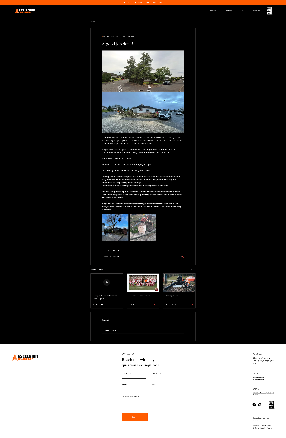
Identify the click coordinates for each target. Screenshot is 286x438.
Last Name (156, 373)
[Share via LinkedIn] (114, 250)
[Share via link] (119, 250)
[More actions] (183, 36)
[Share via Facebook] (103, 250)
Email (124, 384)
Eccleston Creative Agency (262, 428)
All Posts (93, 21)
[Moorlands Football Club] (143, 283)
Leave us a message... (131, 396)
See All (193, 269)
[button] (228, 10)
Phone (154, 384)
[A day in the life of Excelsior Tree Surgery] (107, 283)
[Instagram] (259, 404)
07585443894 (157, 2)
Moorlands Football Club (140, 295)
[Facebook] (254, 404)
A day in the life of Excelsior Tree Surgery (105, 297)
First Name (126, 373)
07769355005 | (144, 2)
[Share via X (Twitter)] (108, 250)
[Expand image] (115, 227)
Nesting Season (172, 295)
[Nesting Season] (179, 283)
